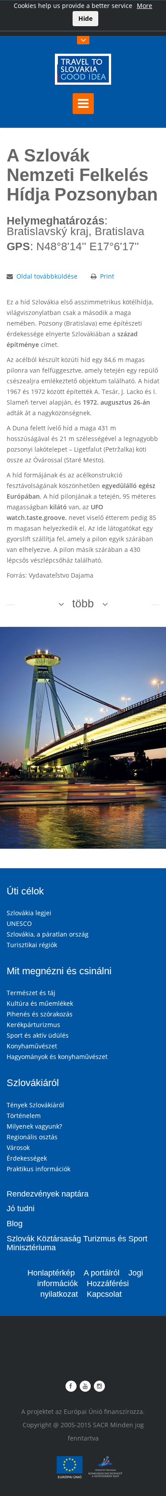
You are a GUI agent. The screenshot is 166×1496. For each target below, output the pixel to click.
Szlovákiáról (33, 1082)
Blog (15, 1223)
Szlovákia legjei (29, 913)
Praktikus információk (38, 1169)
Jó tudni (21, 1208)
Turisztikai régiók (32, 945)
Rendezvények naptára (48, 1193)
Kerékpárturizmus (33, 1024)
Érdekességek (27, 1158)
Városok (18, 1147)
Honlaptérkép (51, 1272)
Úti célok (25, 891)
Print (107, 276)
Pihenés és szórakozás (40, 1014)
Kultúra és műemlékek (40, 1003)
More (144, 5)
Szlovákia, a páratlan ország (48, 934)
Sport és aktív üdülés (38, 1035)
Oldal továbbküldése (46, 276)
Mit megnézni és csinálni (59, 970)
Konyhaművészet (32, 1046)
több (83, 603)
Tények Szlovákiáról (35, 1105)
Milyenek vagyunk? (34, 1126)
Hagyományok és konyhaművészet (57, 1056)
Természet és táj (31, 992)
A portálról (102, 1272)
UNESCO (19, 923)
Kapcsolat (104, 1294)
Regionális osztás (32, 1137)
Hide (85, 18)
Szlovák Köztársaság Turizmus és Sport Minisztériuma (77, 1243)
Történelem (24, 1115)
